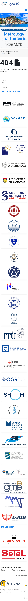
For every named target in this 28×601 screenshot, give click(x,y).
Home (2, 78)
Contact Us (4, 87)
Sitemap (3, 85)
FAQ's (2, 82)
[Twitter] (27, 597)
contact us (12, 594)
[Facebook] (25, 597)
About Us (3, 80)
